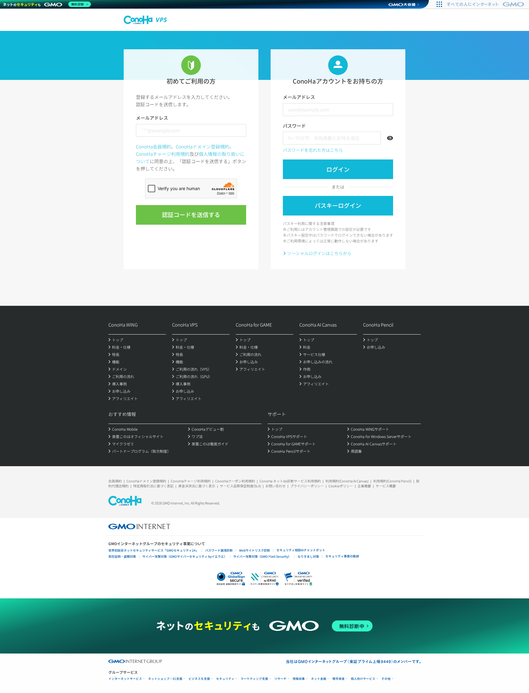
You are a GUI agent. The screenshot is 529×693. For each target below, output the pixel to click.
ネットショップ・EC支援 (165, 679)
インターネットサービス (125, 679)
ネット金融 (318, 679)
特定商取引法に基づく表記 (153, 485)
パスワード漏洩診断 (219, 550)
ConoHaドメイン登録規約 (202, 146)
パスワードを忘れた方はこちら (313, 150)
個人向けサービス (363, 679)
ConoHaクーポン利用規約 (235, 480)
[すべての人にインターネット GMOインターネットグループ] (486, 4)
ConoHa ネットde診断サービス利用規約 (290, 480)
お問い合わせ (275, 485)
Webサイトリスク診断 (254, 550)
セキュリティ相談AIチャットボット (300, 550)
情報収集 (299, 679)
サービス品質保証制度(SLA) (240, 485)
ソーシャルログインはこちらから (319, 253)
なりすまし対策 (308, 556)
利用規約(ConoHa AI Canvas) (347, 480)
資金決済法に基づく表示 (196, 485)
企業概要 (364, 485)
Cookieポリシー (340, 485)
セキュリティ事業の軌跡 (342, 556)
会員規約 (115, 480)
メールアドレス (152, 117)
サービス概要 (386, 485)
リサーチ (280, 679)
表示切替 (390, 138)
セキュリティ (225, 679)
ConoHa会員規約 (153, 146)
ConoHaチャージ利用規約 (162, 154)
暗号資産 (338, 679)
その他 (386, 679)
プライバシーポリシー (307, 485)
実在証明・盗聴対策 (122, 556)
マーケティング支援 (254, 679)
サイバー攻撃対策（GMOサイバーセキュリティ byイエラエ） (184, 556)
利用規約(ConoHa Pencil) (392, 480)
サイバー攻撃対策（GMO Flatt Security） (262, 556)
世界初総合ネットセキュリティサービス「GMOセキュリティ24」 (153, 550)
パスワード (294, 125)
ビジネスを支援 (199, 679)
